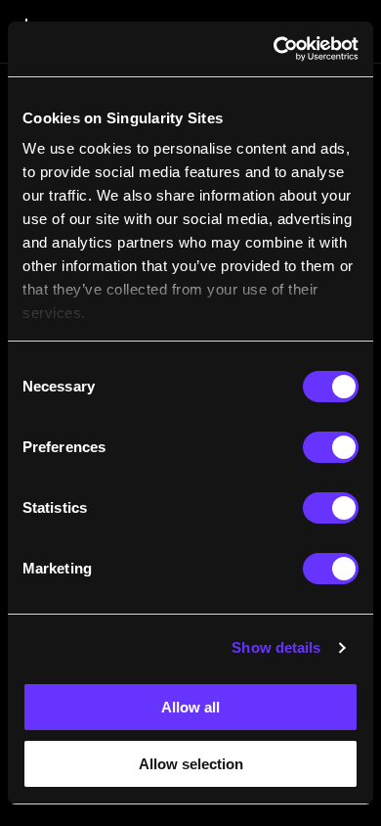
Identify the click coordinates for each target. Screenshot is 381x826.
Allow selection (191, 764)
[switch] (331, 447)
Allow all (190, 707)
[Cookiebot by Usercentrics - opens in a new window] (274, 49)
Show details (276, 647)
